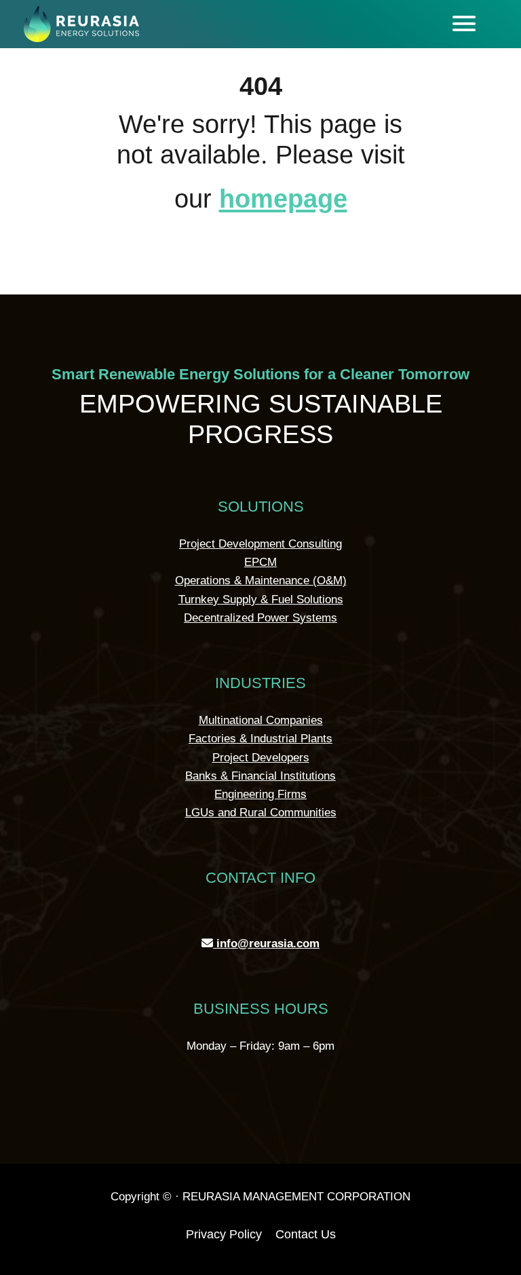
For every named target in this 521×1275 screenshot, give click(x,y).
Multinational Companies (261, 720)
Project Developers (260, 757)
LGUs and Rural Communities (260, 812)
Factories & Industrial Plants (260, 738)
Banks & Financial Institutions (260, 775)
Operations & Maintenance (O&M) (261, 580)
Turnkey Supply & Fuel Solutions (260, 599)
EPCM (260, 562)
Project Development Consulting (260, 543)
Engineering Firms (260, 794)
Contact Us (305, 1234)
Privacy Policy (224, 1234)
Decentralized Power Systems (260, 617)
